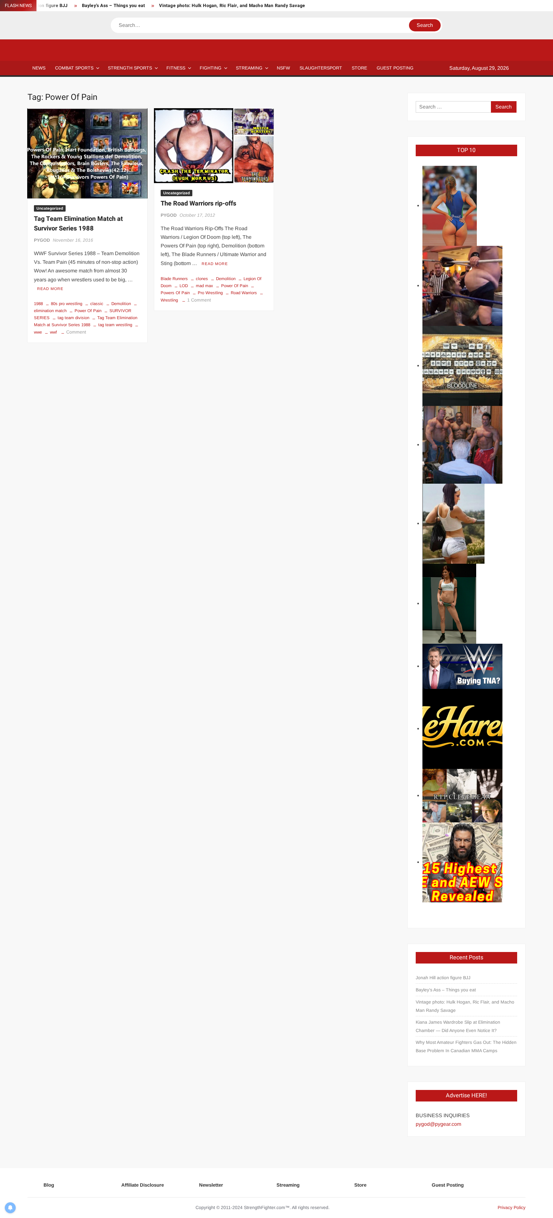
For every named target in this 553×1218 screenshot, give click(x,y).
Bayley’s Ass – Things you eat (113, 5)
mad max (204, 285)
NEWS (38, 67)
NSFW (283, 67)
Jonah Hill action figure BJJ (443, 977)
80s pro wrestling (66, 303)
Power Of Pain (88, 310)
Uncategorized (49, 208)
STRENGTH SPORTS (130, 67)
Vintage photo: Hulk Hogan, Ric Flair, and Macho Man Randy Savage (232, 5)
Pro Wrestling (210, 292)
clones (202, 278)
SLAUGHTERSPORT (321, 67)
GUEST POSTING (395, 67)
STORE (359, 67)
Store (360, 1185)
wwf (53, 332)
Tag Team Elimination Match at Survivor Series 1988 (78, 223)
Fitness (175, 67)
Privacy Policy (511, 1207)
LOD (184, 285)
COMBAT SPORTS (74, 67)
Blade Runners (174, 278)
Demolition (121, 303)
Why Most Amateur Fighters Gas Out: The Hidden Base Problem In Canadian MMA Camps (466, 1046)
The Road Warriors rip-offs (198, 203)
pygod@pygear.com (438, 1124)
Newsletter (211, 1185)
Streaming (249, 67)
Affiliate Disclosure (142, 1185)
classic (96, 303)
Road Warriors (244, 292)
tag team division (73, 317)
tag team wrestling (115, 324)
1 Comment (199, 299)
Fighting (210, 67)
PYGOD (42, 240)
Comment (76, 332)
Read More (50, 288)
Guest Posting (448, 1185)
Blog (49, 1185)
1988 (38, 303)
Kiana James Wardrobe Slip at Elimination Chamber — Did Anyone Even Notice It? (458, 1026)
